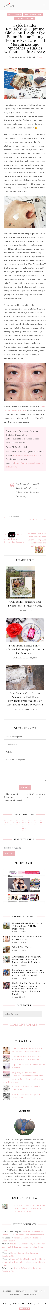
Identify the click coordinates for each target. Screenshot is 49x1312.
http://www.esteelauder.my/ (26, 455)
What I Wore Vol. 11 (22, 947)
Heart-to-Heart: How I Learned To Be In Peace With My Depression (28, 926)
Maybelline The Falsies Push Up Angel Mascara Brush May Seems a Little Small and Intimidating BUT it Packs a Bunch (28, 988)
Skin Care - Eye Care (25, 18)
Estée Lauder (14, 14)
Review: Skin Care (33, 14)
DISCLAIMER (14, 1294)
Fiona (39, 57)
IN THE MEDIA (37, 1291)
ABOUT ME (6, 1291)
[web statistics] (24, 1309)
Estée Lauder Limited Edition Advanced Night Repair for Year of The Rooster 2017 (25, 649)
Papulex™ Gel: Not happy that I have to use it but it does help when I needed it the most (24, 1247)
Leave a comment (14, 516)
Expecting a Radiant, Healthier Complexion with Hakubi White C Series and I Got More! (28, 973)
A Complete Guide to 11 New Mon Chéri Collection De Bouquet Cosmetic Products (26, 959)
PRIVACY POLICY (30, 1294)
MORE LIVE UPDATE (23, 1024)
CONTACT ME (21, 1291)
